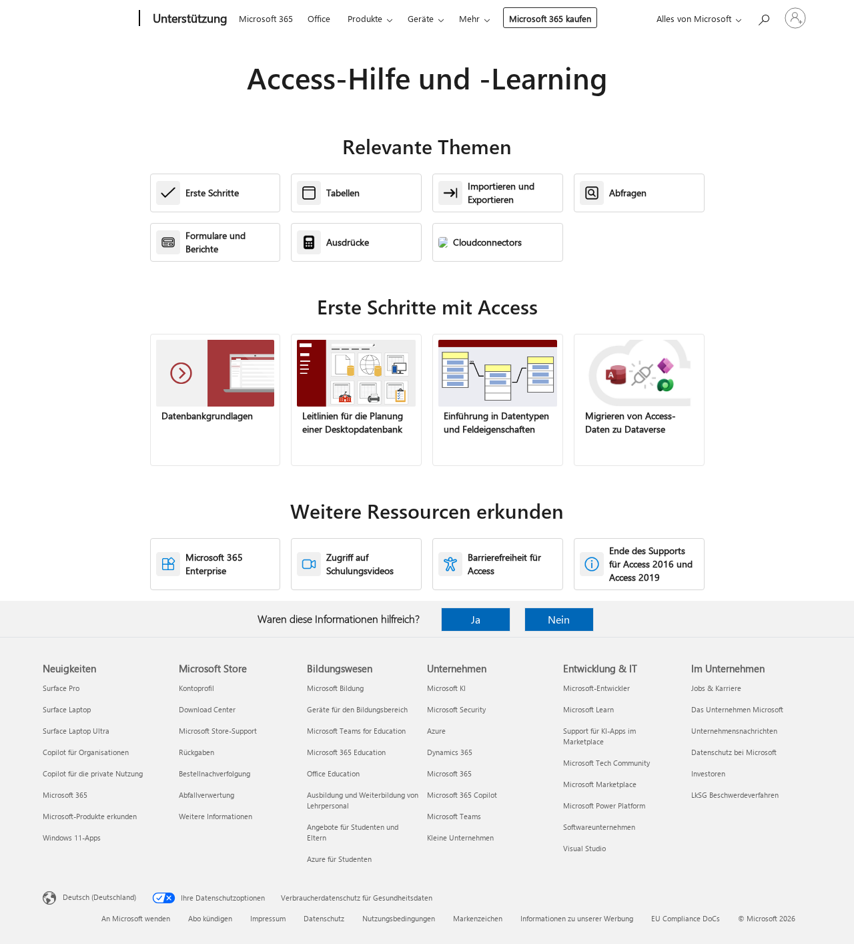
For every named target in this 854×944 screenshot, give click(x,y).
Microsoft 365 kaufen (550, 18)
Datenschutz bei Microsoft (734, 752)
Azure (436, 731)
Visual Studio (584, 848)
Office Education (333, 773)
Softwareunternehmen (599, 827)
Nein (559, 619)
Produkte (365, 18)
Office (319, 18)
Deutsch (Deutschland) (99, 897)
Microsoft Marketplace (599, 784)
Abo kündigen (210, 918)
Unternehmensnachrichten (734, 731)
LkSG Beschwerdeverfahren (735, 795)
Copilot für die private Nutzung (93, 773)
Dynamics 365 (449, 752)
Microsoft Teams (454, 816)
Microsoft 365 (266, 18)
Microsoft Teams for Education (356, 731)
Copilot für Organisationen (86, 752)
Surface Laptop (67, 709)
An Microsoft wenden (135, 918)
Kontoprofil (196, 688)
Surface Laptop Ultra (76, 731)
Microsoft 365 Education (346, 752)
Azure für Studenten (339, 859)
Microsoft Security (456, 709)
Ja (475, 619)
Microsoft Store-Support (218, 731)
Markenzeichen (477, 918)
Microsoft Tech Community (606, 763)
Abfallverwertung (206, 795)
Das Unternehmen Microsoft (737, 709)
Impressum (268, 918)
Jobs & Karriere (716, 688)
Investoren (708, 773)
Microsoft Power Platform (604, 805)
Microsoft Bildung (335, 688)
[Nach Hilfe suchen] (763, 17)
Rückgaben (196, 752)
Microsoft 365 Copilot (462, 795)
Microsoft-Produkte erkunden (90, 816)
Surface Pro (61, 688)
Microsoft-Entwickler (596, 688)
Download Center (207, 709)
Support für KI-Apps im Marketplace (599, 736)
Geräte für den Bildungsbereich (357, 709)
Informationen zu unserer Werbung (576, 918)
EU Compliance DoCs (685, 918)
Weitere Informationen (215, 816)
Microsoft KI (446, 688)
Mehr (469, 18)
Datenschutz (324, 918)
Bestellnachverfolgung (214, 773)
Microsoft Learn (588, 709)
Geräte (421, 18)
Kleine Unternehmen (460, 838)
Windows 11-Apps (72, 838)
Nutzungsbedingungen (398, 918)
